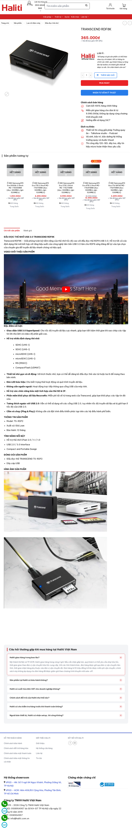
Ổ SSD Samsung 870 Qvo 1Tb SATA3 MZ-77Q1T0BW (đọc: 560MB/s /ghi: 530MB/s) (116, 187)
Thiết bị (58, 17)
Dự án (67, 17)
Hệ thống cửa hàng (44, 748)
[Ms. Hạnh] (4, 804)
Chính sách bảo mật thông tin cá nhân (17, 760)
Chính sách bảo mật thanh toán (17, 753)
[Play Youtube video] (66, 289)
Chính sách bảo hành (13, 743)
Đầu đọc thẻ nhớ (51, 23)
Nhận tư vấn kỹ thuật (104, 93)
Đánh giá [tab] (28, 230)
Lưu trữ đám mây (33, 23)
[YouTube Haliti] (75, 743)
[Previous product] (130, 23)
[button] (123, 6)
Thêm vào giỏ (108, 75)
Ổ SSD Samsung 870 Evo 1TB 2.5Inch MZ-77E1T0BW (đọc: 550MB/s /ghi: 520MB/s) (40, 187)
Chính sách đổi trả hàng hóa (16, 748)
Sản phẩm (18, 23)
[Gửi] (86, 5)
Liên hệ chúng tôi (40, 2)
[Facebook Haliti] (70, 743)
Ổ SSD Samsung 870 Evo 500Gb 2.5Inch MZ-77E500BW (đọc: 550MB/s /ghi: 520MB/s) (15, 187)
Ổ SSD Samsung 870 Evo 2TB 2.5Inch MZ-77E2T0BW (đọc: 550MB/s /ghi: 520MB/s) (66, 187)
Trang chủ (5, 23)
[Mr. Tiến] (4, 818)
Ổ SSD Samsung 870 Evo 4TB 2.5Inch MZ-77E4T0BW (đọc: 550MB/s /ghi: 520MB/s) (91, 187)
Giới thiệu (40, 743)
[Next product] (125, 23)
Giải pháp (47, 17)
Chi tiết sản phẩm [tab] (12, 230)
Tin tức (39, 758)
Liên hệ (84, 17)
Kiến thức (75, 17)
